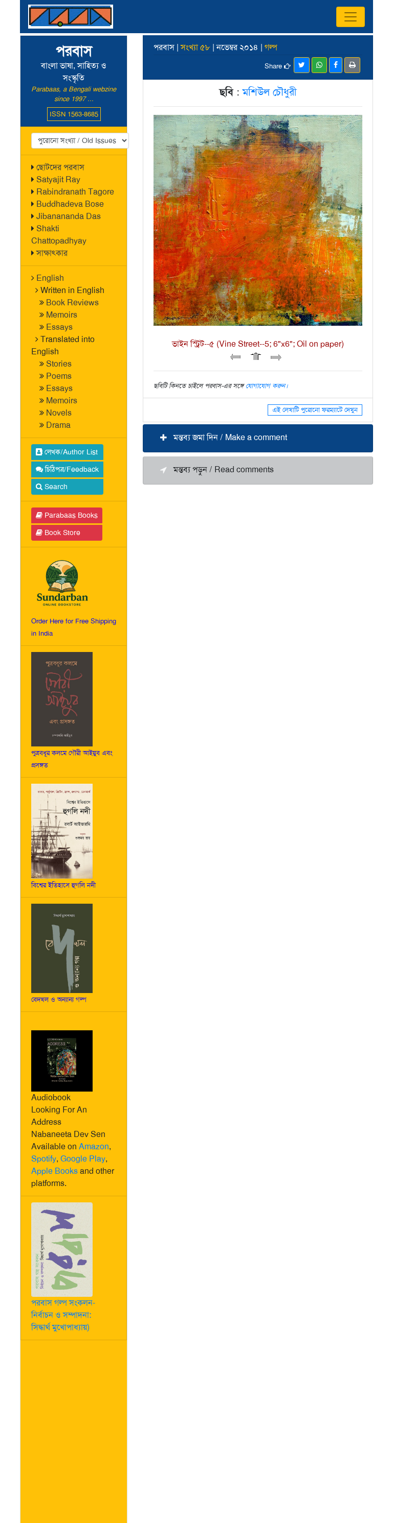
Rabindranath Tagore (75, 191)
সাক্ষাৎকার (52, 253)
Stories (59, 363)
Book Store (61, 532)
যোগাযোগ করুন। (267, 385)
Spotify (43, 1158)
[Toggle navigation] (350, 17)
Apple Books (54, 1171)
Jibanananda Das (68, 216)
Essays (59, 327)
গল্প (271, 47)
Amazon (94, 1146)
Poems (59, 376)
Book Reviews (72, 302)
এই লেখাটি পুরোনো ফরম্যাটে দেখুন (315, 409)
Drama (58, 425)
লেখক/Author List (70, 451)
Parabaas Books (70, 515)
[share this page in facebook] (335, 65)
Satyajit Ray (58, 179)
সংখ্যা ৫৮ (195, 47)
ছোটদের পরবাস (60, 167)
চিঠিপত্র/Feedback (71, 469)
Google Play (82, 1158)
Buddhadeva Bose (70, 204)
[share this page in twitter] (302, 65)
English (50, 278)
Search (55, 486)
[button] (258, 438)
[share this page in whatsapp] (319, 65)
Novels (59, 412)
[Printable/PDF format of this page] (352, 65)
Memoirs (61, 314)
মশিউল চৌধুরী (270, 92)
